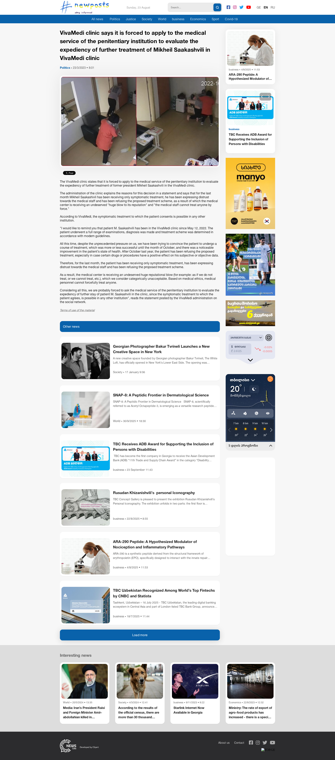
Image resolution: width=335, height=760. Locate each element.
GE (259, 7)
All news (97, 19)
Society (147, 19)
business (178, 19)
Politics (115, 19)
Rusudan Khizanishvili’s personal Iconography (154, 492)
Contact (239, 742)
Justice (131, 19)
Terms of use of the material (77, 310)
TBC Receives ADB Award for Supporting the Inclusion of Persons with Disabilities (163, 447)
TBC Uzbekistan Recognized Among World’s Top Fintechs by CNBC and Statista (164, 593)
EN (266, 7)
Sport (215, 19)
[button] (262, 97)
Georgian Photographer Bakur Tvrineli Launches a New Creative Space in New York (161, 349)
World (162, 19)
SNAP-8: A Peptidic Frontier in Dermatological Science (161, 395)
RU (273, 7)
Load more (140, 635)
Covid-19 (231, 19)
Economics (198, 19)
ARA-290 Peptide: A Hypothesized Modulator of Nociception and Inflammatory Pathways (155, 544)
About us (224, 742)
